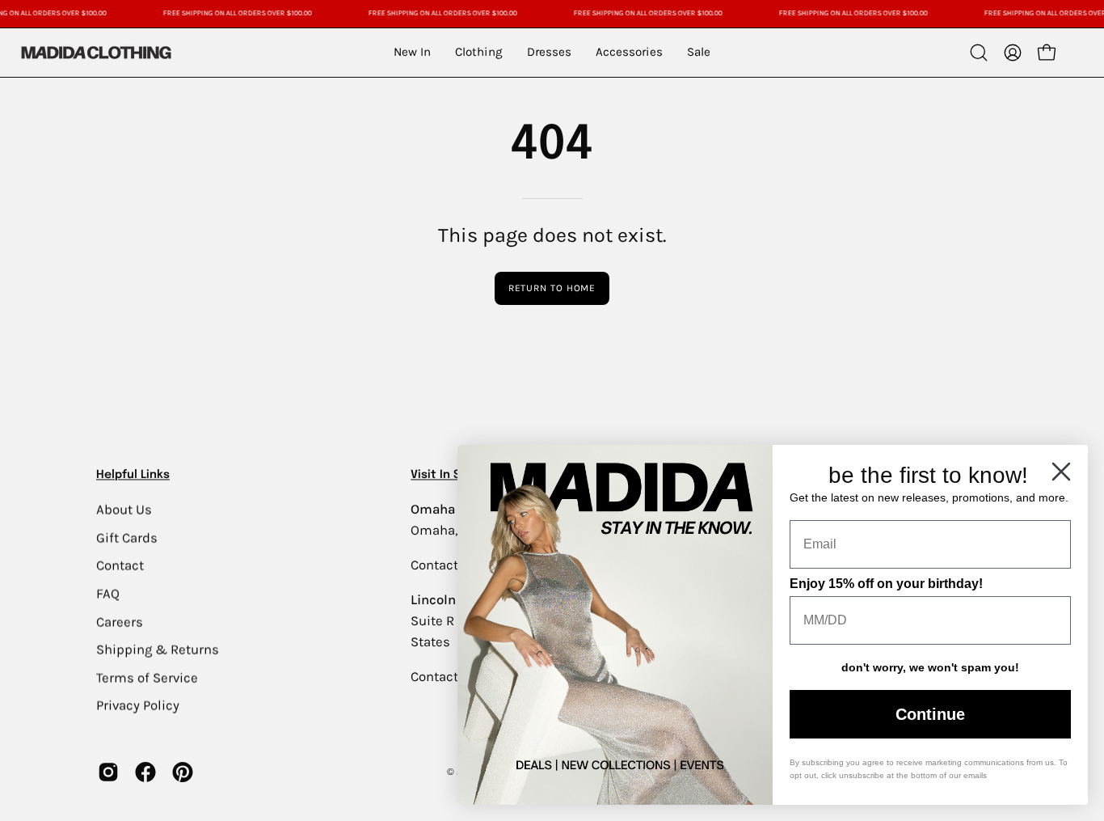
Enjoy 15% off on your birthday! (886, 583)
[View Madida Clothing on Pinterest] (183, 772)
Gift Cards (127, 537)
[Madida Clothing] (95, 52)
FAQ (108, 593)
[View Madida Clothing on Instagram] (108, 772)
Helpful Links (133, 474)
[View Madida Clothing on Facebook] (145, 772)
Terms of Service (147, 677)
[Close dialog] (1061, 471)
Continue (930, 714)
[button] (979, 53)
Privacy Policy (137, 705)
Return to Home (552, 288)
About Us (124, 509)
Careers (119, 621)
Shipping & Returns (157, 649)
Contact (120, 565)
